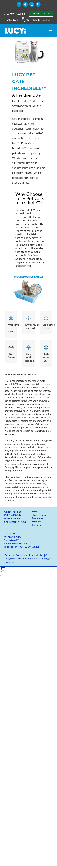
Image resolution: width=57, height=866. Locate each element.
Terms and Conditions (16, 555)
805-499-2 (17, 543)
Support (36, 521)
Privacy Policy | (37, 555)
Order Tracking (12, 511)
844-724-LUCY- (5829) (26, 546)
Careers (36, 524)
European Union (17, 417)
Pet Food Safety (12, 515)
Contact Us (10, 533)
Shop (34, 511)
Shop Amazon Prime (15, 521)
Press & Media (12, 518)
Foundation (38, 518)
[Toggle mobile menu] (50, 29)
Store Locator (39, 514)
